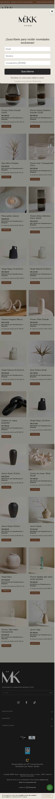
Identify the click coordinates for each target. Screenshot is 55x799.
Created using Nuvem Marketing (27, 81)
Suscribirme (27, 71)
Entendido (47, 796)
